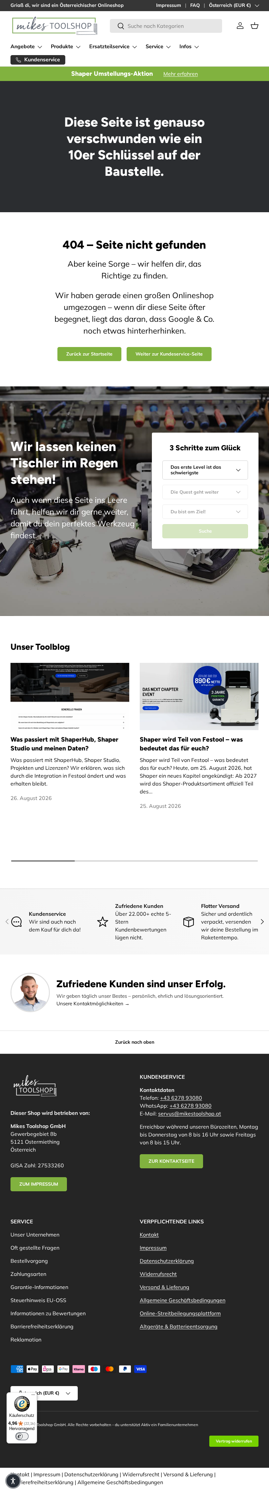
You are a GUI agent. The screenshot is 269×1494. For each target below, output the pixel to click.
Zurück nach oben (134, 1042)
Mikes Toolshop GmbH (45, 1424)
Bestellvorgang (29, 1261)
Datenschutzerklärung (167, 1261)
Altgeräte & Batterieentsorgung (178, 1326)
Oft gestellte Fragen (34, 1247)
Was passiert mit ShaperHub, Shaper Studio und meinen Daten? (64, 744)
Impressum (168, 5)
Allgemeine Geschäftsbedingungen (182, 1300)
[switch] (22, 1436)
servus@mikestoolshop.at (189, 1113)
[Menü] (33, 1396)
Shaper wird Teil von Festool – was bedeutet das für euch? (191, 744)
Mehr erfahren (180, 74)
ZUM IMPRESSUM (38, 1184)
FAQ (195, 5)
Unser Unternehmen (34, 1234)
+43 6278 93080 (181, 1098)
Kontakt (149, 1234)
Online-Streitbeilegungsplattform (180, 1313)
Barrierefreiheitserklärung (41, 1326)
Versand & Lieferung (164, 1287)
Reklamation (25, 1339)
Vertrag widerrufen (234, 1441)
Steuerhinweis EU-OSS (38, 1300)
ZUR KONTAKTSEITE (171, 1161)
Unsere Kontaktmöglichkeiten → (93, 1003)
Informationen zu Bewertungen (48, 1313)
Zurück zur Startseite (89, 354)
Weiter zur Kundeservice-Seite (169, 354)
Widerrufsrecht (158, 1274)
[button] (254, 25)
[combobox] (166, 26)
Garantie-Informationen (39, 1287)
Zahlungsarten (28, 1274)
